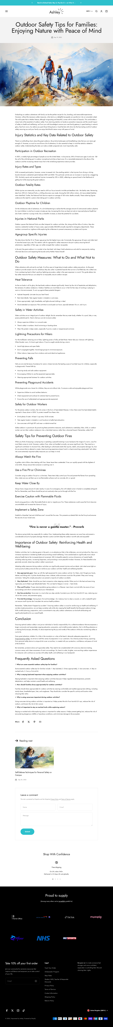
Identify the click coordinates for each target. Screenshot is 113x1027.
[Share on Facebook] (23, 722)
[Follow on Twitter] (12, 1010)
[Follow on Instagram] (18, 1010)
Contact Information (51, 993)
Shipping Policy (50, 997)
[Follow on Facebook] (6, 1010)
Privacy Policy (54, 799)
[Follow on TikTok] (23, 1010)
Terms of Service (66, 799)
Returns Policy (49, 1001)
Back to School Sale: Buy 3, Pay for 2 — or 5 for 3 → (56, 3)
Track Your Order (50, 968)
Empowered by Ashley (22, 639)
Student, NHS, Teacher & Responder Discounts (56, 980)
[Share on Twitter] (28, 722)
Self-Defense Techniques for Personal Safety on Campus (33, 774)
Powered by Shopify (30, 1019)
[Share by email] (40, 722)
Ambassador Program (52, 972)
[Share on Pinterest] (34, 722)
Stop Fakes (48, 975)
